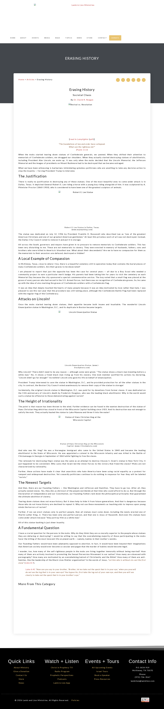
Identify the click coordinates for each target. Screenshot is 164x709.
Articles (31, 79)
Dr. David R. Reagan (83, 100)
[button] (118, 80)
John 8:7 (29, 563)
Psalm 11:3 (82, 150)
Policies (75, 700)
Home (21, 79)
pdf (91, 139)
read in (79, 139)
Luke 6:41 (30, 569)
